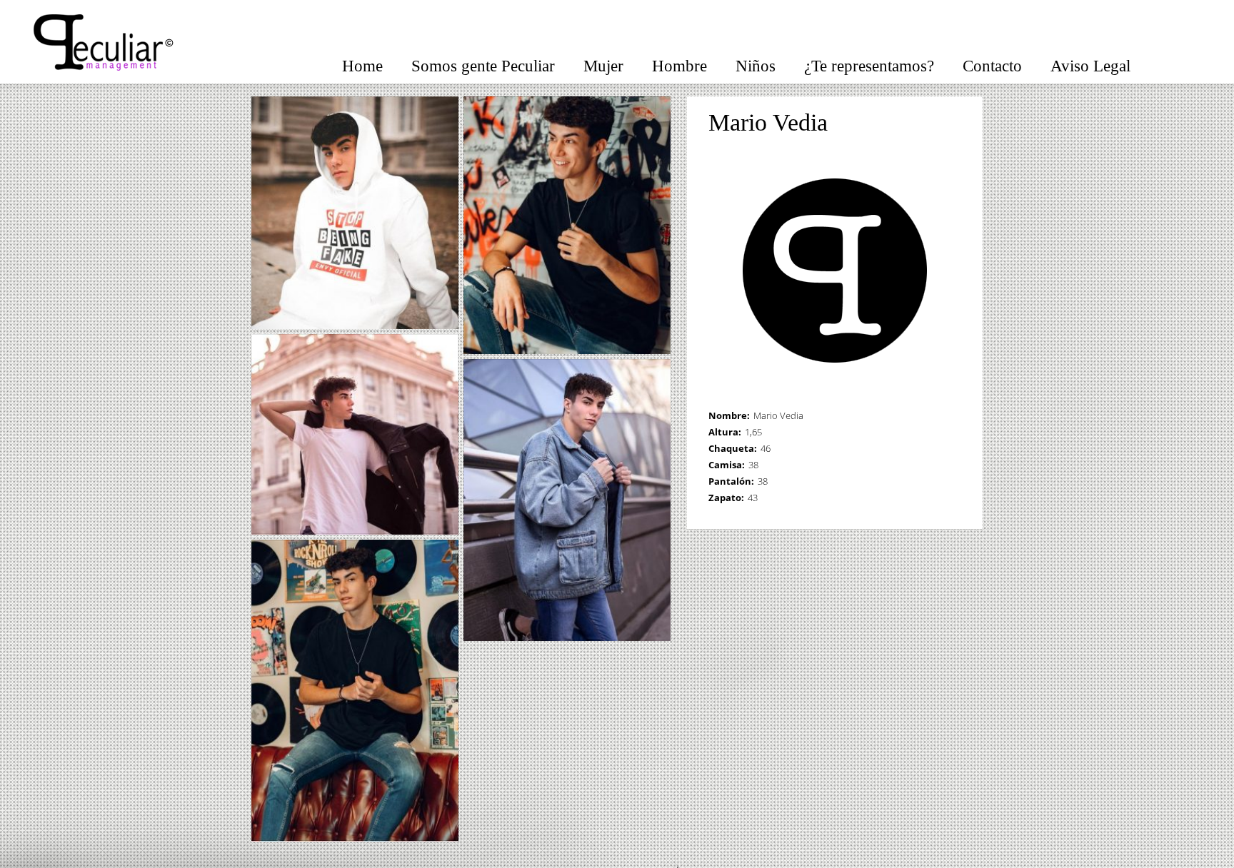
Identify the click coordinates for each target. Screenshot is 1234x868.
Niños (756, 66)
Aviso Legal (1090, 66)
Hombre (679, 66)
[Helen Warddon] (936, 123)
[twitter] (1198, 62)
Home (362, 66)
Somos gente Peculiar (483, 66)
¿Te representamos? (869, 66)
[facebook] (1169, 62)
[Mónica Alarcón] (955, 123)
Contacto (992, 66)
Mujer (603, 66)
